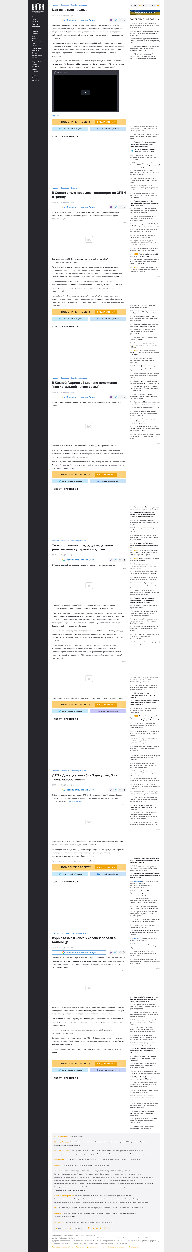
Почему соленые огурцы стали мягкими (78, 1171)
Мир (33, 29)
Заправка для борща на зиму (64, 1216)
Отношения (107, 1208)
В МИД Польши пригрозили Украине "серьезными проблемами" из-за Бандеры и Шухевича (144, 946)
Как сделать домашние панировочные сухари (136, 1187)
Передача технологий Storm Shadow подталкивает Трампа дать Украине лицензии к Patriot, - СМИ (144, 48)
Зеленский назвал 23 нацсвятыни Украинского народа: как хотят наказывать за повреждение (144, 893)
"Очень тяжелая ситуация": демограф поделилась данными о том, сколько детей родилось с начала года (143, 56)
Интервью (35, 66)
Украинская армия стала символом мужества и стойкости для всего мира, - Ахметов (144, 733)
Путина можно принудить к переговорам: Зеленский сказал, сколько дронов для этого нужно (144, 243)
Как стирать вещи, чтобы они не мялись (98, 1174)
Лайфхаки (58, 1171)
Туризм (34, 53)
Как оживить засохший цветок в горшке (123, 1180)
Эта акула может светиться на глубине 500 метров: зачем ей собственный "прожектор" (145, 786)
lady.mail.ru (56, 116)
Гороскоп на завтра (86, 1165)
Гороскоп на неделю (102, 1165)
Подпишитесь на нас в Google (81, 20)
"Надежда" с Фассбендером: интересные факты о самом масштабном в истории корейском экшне (144, 592)
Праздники (98, 1208)
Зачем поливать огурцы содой (76, 1222)
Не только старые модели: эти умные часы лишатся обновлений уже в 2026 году (143, 345)
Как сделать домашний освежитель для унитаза (71, 1180)
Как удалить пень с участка (98, 1180)
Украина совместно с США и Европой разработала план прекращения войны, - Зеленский (144, 203)
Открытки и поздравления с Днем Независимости (130, 1202)
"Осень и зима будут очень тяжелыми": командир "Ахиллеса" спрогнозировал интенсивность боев (142, 1029)
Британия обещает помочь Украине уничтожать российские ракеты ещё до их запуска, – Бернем (145, 875)
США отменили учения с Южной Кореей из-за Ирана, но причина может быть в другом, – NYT (143, 413)
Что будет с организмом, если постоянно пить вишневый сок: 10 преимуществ (142, 332)
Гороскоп (58, 1165)
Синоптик (72, 1159)
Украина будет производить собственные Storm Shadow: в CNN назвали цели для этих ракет (142, 600)
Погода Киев (81, 1159)
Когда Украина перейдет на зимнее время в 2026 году (113, 1142)
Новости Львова (75, 1142)
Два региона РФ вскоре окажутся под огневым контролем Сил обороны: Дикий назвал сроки (144, 621)
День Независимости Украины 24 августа (97, 1199)
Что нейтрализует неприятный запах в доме (69, 1190)
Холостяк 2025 (125, 1208)
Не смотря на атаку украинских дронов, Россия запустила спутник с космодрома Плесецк (143, 218)
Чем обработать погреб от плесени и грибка (69, 1187)
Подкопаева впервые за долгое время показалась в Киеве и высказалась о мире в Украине (145, 961)
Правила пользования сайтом (62, 1247)
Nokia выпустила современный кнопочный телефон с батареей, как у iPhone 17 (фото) (143, 710)
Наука (34, 38)
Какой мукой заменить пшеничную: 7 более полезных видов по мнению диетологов (145, 757)
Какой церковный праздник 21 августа (127, 1199)
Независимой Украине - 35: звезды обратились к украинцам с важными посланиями (144, 748)
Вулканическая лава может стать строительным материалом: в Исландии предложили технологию (144, 1084)
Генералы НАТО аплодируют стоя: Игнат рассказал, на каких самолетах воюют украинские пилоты (144, 999)
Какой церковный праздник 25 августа (67, 1202)
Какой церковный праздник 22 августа (88, 1195)
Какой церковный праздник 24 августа (117, 1195)
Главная (35, 17)
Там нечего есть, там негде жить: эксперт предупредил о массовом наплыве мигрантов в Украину (144, 553)
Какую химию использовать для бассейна (68, 1174)
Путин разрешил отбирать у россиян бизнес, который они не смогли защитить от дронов (145, 375)
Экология (35, 31)
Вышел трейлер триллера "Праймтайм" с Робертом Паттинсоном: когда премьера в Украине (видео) (143, 1037)
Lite (55, 1208)
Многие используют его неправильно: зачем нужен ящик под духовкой (142, 695)
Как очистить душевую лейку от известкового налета (72, 1177)
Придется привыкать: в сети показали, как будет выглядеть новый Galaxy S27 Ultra (143, 953)
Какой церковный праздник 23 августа (67, 1199)
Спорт (34, 36)
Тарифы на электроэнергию (118, 1154)
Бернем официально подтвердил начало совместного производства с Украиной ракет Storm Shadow (144, 368)
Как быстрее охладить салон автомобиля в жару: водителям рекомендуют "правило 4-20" (142, 1128)
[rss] (108, 1228)
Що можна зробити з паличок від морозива (100, 1183)
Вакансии (35, 78)
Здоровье (35, 50)
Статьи (34, 64)
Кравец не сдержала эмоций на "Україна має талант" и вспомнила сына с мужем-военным (144, 537)
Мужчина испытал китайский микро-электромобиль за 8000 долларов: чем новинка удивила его (145, 129)
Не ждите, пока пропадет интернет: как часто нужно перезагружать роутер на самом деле (144, 33)
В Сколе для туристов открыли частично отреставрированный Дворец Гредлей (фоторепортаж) (143, 868)
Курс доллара (77, 1151)
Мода (68, 1208)
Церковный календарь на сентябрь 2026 (97, 1202)
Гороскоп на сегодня (71, 1165)
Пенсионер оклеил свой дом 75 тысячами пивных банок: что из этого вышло (143, 1098)
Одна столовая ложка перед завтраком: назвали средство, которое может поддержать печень (143, 765)
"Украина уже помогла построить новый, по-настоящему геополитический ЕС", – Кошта (144, 530)
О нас (103, 1247)
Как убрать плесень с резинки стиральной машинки (135, 1183)
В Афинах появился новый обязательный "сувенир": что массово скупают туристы (143, 566)
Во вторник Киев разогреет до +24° (146, 408)
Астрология (76, 1208)
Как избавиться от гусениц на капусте (101, 1222)
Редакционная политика (116, 1247)
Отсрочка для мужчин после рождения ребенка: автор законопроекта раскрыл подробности (144, 269)
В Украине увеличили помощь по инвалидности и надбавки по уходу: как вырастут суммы (143, 914)
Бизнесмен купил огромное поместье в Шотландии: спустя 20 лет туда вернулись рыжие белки (144, 172)
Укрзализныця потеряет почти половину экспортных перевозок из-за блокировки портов (143, 725)
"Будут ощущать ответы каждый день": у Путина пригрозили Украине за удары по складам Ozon (143, 799)
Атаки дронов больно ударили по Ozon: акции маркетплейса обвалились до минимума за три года (144, 687)
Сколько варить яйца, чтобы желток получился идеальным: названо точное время (144, 136)
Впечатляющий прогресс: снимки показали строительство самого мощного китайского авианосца (144, 1014)
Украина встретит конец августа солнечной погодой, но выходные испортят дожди (144, 1050)
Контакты (35, 80)
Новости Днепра (60, 1145)
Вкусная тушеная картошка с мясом (105, 1213)
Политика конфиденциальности (87, 1247)
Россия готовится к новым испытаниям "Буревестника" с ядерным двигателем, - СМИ (143, 396)
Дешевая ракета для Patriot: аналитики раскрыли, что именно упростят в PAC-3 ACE (144, 157)
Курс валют (96, 1151)
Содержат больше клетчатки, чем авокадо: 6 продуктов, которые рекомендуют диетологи (144, 421)
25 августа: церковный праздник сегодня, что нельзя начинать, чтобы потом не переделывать (144, 389)
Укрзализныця (140, 1151)
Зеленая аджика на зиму (127, 1213)
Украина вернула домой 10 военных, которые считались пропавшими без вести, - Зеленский (145, 702)
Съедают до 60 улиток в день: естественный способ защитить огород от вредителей (144, 585)
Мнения (34, 69)
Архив (34, 75)
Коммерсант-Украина (75, 801)
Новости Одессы (140, 1142)
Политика (35, 24)
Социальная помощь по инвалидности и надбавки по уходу (74, 1154)
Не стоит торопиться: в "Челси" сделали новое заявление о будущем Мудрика (143, 1022)
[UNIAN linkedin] (92, 1228)
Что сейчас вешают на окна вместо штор (107, 1177)
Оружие (35, 46)
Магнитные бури (120, 1159)
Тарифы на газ (106, 1151)
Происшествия (37, 48)
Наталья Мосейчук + (76, 1136)
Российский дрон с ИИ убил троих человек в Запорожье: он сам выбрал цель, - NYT (145, 41)
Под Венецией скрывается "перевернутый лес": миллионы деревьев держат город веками (144, 773)
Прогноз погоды (60, 1160)
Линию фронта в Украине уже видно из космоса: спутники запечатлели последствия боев (144, 636)
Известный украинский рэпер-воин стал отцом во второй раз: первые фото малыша (144, 628)
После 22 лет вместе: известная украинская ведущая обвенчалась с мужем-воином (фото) (143, 1066)
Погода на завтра (93, 1159)
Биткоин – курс (102, 1154)
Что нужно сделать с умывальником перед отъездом (112, 1171)
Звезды (115, 1208)
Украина (35, 21)
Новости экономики (62, 1151)
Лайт (33, 43)
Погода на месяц (134, 1159)
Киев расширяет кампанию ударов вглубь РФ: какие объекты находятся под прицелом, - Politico (144, 860)
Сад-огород (59, 1222)
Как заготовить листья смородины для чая (69, 1183)
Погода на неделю (107, 1159)
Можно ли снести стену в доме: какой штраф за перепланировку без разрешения (143, 1058)
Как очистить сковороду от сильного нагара (137, 1177)
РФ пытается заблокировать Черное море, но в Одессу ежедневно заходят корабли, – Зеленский (144, 261)
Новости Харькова (73, 1145)
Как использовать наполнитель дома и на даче (102, 1187)
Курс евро (86, 1151)
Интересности (37, 55)
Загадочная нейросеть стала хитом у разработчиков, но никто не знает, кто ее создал (145, 436)
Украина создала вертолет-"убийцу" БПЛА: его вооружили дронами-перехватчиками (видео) (144, 741)
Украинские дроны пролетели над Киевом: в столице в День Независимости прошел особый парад (144, 428)
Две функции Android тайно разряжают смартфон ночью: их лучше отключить (143, 807)
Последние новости (143, 19)
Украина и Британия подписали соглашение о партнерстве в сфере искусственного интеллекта (143, 144)
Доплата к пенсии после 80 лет (140, 1154)
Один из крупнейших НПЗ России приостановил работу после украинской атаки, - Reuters (143, 195)
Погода (34, 58)
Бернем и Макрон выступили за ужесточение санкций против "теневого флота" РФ (143, 180)
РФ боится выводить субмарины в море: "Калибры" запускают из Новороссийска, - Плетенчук (144, 680)
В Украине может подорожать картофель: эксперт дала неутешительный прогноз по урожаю (144, 1007)
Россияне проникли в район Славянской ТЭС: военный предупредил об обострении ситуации (145, 165)
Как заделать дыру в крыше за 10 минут (128, 1174)
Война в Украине (61, 1136)
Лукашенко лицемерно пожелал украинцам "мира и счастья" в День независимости (143, 1121)
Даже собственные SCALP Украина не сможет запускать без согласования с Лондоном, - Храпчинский (144, 718)
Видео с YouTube (38, 62)
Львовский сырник (69, 1213)
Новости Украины (61, 1142)
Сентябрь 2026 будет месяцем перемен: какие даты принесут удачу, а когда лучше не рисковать (143, 210)
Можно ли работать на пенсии (123, 1151)
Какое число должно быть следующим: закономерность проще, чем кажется (144, 188)
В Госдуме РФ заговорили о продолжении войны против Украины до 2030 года (143, 360)
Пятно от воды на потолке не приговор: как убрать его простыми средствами (142, 1113)
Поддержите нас (145, 12)
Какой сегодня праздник (64, 1196)
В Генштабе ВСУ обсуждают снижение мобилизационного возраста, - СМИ (144, 545)
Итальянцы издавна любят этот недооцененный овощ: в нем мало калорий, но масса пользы (145, 25)
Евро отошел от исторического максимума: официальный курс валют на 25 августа (144, 522)
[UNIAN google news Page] (96, 1228)
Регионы (35, 34)
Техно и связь (37, 41)
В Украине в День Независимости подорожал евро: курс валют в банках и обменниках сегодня (144, 1105)
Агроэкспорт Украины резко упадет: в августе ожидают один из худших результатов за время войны (145, 613)
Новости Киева (88, 1142)
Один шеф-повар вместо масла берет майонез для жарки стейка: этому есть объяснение (144, 318)
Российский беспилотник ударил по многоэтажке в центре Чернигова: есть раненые (144, 932)
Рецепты (62, 1208)
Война (34, 19)
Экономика (36, 26)
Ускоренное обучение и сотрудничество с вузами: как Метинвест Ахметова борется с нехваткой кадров (144, 900)
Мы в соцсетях (133, 1247)
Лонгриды (35, 71)
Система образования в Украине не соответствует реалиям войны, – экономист (144, 352)
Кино (142, 1208)
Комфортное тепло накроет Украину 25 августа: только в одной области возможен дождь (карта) (142, 514)
